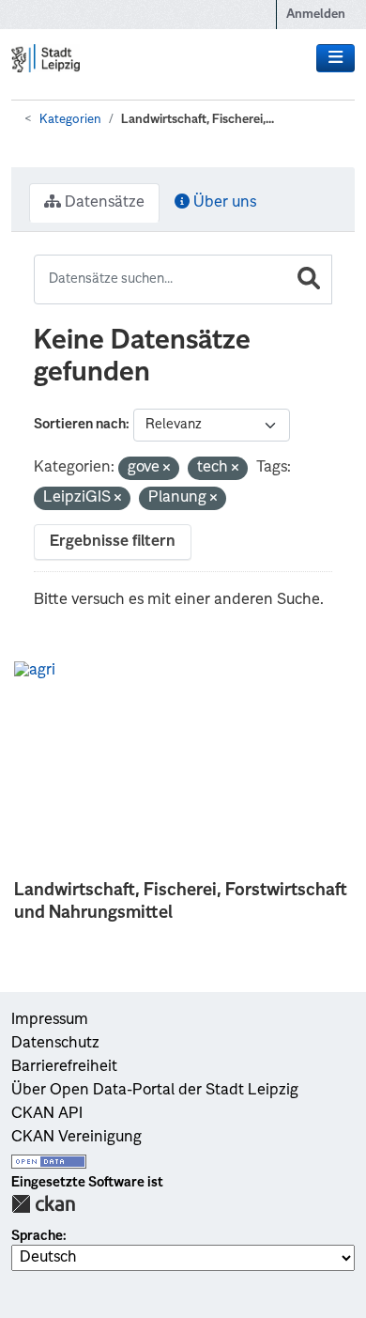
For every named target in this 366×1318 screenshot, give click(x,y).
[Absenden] (308, 279)
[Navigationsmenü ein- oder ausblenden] (335, 58)
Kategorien (70, 120)
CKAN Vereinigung (76, 1137)
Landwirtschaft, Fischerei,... (197, 120)
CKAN (43, 1204)
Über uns (223, 202)
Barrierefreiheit (64, 1067)
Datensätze (103, 202)
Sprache (37, 1236)
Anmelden (315, 14)
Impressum (49, 1020)
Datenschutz (55, 1043)
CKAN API (47, 1114)
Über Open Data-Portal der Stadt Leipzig (154, 1090)
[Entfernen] (166, 469)
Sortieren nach (80, 424)
